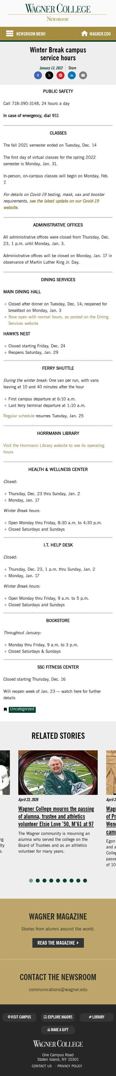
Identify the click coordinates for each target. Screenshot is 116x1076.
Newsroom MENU (30, 34)
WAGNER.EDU (100, 34)
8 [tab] (78, 881)
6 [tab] (65, 881)
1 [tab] (31, 881)
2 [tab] (38, 881)
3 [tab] (44, 881)
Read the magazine (56, 943)
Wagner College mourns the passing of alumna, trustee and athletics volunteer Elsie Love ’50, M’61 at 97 (56, 816)
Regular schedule (18, 416)
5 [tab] (58, 881)
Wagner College (58, 1043)
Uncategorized (22, 709)
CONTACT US (42, 1066)
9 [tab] (85, 881)
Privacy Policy (69, 1066)
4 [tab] (51, 881)
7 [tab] (71, 881)
